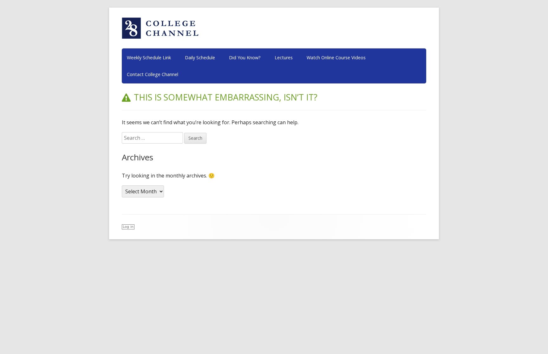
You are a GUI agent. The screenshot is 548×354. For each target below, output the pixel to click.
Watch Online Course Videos (336, 58)
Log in (128, 227)
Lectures (284, 58)
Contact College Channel (152, 74)
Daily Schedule (200, 58)
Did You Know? (245, 58)
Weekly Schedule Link (149, 58)
